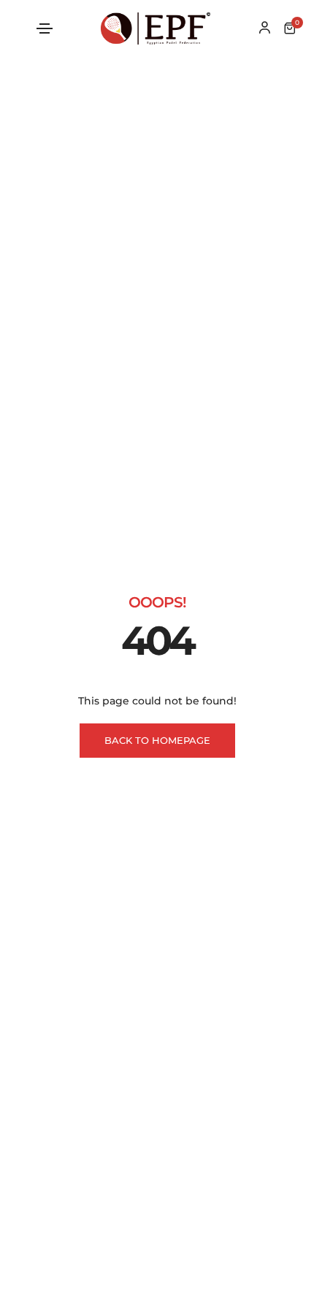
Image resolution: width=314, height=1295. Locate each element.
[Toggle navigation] (45, 28)
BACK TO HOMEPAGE (157, 740)
